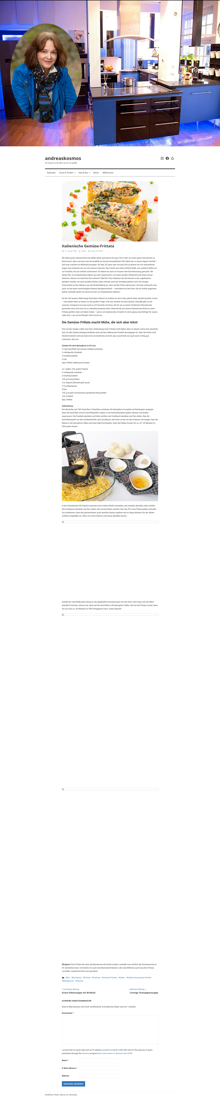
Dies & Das (83, 173)
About (96, 173)
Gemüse (96, 977)
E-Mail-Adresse (69, 1068)
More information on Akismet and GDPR (115, 1053)
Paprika (80, 981)
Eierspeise (77, 977)
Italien (122, 977)
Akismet (85, 1053)
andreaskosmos (63, 158)
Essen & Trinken (66, 173)
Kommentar (68, 1013)
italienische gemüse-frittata (139, 977)
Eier (68, 977)
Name (65, 1060)
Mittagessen (68, 981)
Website (65, 1076)
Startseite (51, 173)
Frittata (87, 977)
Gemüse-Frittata (110, 977)
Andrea (83, 251)
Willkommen (108, 173)
